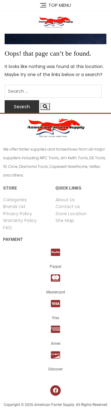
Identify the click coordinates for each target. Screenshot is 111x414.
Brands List (14, 206)
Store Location (71, 214)
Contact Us (68, 206)
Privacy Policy (17, 214)
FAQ (7, 227)
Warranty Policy (20, 220)
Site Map (65, 220)
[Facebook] (55, 390)
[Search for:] (53, 91)
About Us (65, 200)
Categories (15, 200)
